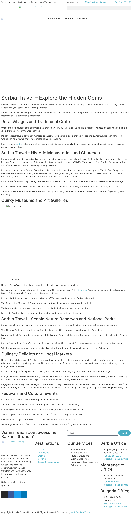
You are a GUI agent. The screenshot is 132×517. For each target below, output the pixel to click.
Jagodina (82, 290)
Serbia (19, 144)
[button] (99, 8)
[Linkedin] (24, 494)
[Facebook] (11, 494)
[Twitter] (17, 494)
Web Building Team (80, 512)
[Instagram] (4, 494)
